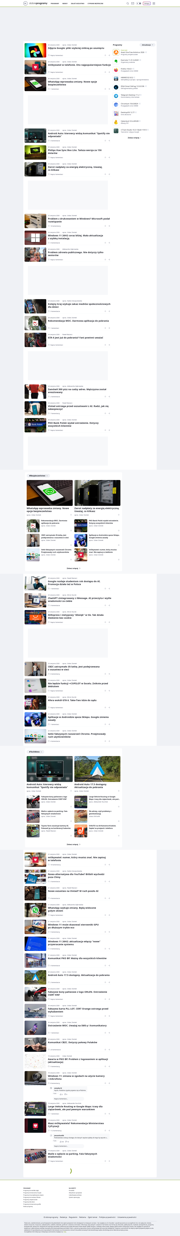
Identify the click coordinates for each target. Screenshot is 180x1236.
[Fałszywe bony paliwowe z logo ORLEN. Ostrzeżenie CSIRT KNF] (33, 801)
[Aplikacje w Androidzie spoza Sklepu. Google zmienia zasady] (80, 540)
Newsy (65, 3)
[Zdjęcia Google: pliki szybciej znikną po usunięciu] (35, 50)
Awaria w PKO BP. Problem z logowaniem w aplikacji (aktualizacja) (78, 1060)
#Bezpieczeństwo (37, 475)
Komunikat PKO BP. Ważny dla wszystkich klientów (77, 958)
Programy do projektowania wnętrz (33, 1195)
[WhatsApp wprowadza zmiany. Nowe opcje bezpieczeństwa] (35, 84)
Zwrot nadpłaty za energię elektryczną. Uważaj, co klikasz (75, 168)
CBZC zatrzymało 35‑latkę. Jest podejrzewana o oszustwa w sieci (74, 668)
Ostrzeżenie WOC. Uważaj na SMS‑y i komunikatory (77, 1025)
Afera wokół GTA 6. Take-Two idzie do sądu (72, 700)
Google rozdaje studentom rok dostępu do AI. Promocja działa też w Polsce (74, 583)
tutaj (64, 1232)
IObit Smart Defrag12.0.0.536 (133, 86)
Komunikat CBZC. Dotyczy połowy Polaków (72, 1042)
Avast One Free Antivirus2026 (133, 52)
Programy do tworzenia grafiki (32, 1204)
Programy (55, 3)
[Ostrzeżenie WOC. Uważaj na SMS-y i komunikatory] (35, 1028)
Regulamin (73, 1217)
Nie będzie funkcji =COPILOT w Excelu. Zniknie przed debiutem (78, 685)
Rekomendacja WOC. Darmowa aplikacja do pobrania (78, 320)
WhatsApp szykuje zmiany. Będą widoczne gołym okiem (72, 909)
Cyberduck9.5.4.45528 (129, 121)
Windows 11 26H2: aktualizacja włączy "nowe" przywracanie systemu (74, 943)
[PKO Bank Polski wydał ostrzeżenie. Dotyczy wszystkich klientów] (35, 425)
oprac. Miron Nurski (69, 595)
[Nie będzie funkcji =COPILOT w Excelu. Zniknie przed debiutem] (35, 686)
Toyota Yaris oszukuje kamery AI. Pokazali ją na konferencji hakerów (56, 827)
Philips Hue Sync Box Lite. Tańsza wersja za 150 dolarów (75, 152)
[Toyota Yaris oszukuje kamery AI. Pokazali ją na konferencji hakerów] (33, 830)
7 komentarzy (55, 413)
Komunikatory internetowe (130, 97)
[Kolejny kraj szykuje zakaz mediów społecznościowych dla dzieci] (35, 306)
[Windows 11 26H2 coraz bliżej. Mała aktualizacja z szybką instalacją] (35, 238)
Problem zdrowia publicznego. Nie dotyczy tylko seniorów (75, 254)
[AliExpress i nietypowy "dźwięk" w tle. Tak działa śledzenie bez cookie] (35, 617)
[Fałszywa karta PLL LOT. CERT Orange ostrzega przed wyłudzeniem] (35, 1011)
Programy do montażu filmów (31, 1197)
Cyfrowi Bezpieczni (95, 3)
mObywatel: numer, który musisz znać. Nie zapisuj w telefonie (103, 551)
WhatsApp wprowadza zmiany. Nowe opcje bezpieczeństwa (72, 83)
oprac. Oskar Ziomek (69, 45)
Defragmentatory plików (129, 88)
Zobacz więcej (72, 568)
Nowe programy (28, 1206)
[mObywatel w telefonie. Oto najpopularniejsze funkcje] (35, 67)
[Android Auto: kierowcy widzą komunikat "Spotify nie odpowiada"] (35, 135)
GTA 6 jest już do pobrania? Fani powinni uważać (75, 337)
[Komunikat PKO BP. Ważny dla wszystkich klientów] (35, 960)
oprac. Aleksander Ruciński (98, 802)
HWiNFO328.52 (127, 77)
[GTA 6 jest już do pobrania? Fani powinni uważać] (35, 340)
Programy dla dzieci (29, 1202)
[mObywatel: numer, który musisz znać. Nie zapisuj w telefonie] (80, 554)
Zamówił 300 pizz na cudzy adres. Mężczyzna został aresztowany (77, 391)
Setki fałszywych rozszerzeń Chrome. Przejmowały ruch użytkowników (56, 551)
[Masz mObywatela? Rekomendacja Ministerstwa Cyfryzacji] (35, 1125)
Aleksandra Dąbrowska (70, 249)
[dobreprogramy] (40, 3)
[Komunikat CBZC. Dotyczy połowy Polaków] (35, 1044)
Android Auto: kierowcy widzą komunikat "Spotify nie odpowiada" (79, 135)
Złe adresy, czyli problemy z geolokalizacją (100, 812)
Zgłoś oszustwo (77, 3)
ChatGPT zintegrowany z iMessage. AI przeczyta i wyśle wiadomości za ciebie (79, 599)
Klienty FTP (124, 123)
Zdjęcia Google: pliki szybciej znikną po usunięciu (76, 48)
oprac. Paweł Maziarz (69, 578)
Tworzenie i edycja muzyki (130, 132)
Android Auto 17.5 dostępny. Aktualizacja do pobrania (90, 786)
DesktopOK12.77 (127, 112)
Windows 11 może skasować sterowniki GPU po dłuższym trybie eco (73, 926)
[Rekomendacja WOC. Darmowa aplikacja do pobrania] (35, 323)
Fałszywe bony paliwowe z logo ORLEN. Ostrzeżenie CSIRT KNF (54, 798)
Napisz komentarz (56, 55)
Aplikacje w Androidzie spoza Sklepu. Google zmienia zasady (104, 536)
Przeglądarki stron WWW (129, 71)
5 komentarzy (55, 932)
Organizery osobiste (128, 62)
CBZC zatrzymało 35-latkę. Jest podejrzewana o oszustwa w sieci (55, 536)
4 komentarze (55, 243)
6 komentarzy (55, 674)
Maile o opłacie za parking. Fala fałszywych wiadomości (54, 812)
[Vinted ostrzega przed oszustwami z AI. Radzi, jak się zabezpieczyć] (35, 408)
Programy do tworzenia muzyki (32, 1193)
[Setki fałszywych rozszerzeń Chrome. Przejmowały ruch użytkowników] (33, 554)
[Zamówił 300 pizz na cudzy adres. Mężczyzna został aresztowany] (35, 391)
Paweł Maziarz (67, 334)
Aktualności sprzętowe (75, 1193)
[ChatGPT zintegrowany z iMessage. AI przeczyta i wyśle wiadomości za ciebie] (35, 600)
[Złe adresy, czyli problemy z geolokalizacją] (80, 816)
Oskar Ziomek (67, 1056)
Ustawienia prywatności (127, 1217)
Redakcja (63, 1217)
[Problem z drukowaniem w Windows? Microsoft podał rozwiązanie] (35, 221)
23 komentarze (55, 1050)
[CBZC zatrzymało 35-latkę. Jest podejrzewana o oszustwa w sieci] (33, 540)
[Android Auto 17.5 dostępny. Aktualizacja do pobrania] (97, 769)
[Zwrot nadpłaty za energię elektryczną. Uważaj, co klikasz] (35, 169)
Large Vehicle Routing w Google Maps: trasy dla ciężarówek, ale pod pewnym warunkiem (103, 798)
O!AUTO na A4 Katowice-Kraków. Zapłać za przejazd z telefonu (102, 827)
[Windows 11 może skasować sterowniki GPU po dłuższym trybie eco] (35, 927)
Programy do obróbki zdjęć (31, 1190)
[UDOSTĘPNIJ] (109, 55)
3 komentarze (55, 141)
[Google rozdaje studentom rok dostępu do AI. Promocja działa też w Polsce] (35, 583)
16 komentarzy (55, 226)
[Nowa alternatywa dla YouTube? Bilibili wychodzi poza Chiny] (35, 876)
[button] (154, 3)
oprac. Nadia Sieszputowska (72, 301)
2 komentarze (55, 397)
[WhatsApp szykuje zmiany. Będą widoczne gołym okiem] (35, 910)
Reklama (82, 1217)
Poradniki (71, 1190)
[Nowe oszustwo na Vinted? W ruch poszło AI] (35, 893)
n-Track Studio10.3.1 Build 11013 (134, 130)
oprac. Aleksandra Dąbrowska (72, 386)
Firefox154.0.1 (126, 69)
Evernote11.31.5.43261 (130, 60)
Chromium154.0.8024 (129, 104)
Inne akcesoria (126, 115)
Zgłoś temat (92, 1217)
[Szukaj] (127, 3)
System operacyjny (74, 1197)
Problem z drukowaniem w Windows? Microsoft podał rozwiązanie (79, 220)
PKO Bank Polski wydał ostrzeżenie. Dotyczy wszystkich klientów (73, 424)
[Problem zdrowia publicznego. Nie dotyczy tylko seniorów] (35, 254)
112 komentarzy (55, 1131)
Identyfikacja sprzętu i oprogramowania (135, 80)
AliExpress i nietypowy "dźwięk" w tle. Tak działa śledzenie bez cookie (76, 616)
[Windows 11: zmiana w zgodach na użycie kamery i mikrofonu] (35, 1078)
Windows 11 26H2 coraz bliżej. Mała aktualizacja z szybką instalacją (75, 237)
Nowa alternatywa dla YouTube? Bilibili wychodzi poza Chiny (76, 876)
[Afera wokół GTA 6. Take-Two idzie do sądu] (35, 702)
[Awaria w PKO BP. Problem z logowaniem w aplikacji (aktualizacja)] (35, 1061)
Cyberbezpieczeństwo (75, 1195)
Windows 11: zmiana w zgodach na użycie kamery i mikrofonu (76, 1077)
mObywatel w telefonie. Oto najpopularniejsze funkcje (79, 64)
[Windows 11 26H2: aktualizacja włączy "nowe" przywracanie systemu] (35, 944)
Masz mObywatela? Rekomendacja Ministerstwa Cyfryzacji (76, 1125)
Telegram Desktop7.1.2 (130, 95)
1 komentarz (54, 89)
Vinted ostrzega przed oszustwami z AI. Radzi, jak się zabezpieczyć (78, 407)
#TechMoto (34, 751)
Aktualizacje (146, 45)
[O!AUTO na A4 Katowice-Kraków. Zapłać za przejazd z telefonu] (80, 830)
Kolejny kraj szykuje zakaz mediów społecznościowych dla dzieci (79, 305)
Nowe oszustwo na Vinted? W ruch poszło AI (73, 890)
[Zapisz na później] (105, 55)
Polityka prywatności (107, 1217)
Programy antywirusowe (129, 54)
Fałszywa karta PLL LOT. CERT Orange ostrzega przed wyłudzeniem (78, 1010)
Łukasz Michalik (94, 816)
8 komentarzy (55, 1083)
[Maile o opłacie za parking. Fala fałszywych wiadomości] (33, 816)
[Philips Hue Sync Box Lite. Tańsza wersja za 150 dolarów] (35, 152)
